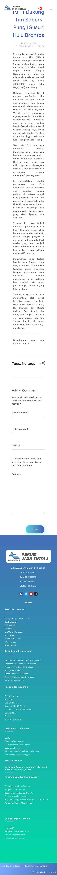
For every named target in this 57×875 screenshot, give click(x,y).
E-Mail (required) (20, 428)
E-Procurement (13, 760)
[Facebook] (21, 594)
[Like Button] (40, 364)
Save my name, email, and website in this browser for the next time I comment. (27, 462)
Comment (17, 474)
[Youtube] (31, 594)
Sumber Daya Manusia (17, 818)
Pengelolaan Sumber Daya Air (22, 777)
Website (16, 445)
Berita (41, 46)
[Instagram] (36, 594)
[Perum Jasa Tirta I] (28, 556)
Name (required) (20, 412)
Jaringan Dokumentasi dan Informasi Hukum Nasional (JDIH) (26, 768)
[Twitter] (26, 594)
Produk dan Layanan (16, 687)
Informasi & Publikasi (17, 728)
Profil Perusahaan (15, 609)
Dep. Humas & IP (26, 46)
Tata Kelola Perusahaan (18, 651)
